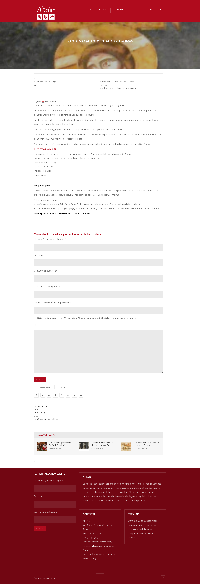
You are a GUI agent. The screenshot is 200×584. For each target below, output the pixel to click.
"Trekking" (133, 537)
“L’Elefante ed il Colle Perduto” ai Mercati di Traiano (146, 444)
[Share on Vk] (74, 395)
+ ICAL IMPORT (63, 387)
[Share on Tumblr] (55, 395)
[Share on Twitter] (42, 395)
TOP (100, 571)
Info (161, 9)
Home (89, 9)
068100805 (39, 412)
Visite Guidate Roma (126, 88)
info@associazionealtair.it (46, 419)
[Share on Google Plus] (61, 395)
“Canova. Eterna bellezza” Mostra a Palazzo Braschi (102, 444)
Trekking (151, 9)
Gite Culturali (136, 9)
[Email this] (81, 395)
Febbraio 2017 (107, 88)
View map (138, 82)
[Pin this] (68, 395)
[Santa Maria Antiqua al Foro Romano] (45, 13)
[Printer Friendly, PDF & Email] (45, 101)
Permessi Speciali (118, 9)
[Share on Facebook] (36, 395)
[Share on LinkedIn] (49, 395)
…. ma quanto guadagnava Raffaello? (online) (60, 444)
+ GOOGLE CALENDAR (44, 387)
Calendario (102, 9)
